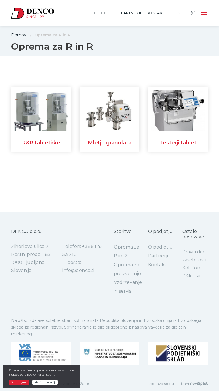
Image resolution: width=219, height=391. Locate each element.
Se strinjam (19, 382)
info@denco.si (78, 270)
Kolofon (191, 268)
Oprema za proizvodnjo (127, 269)
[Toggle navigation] (204, 13)
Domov (18, 35)
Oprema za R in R (126, 251)
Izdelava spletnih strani (168, 384)
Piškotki (191, 276)
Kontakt (155, 13)
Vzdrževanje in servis (128, 287)
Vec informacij (45, 382)
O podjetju (103, 13)
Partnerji (131, 13)
